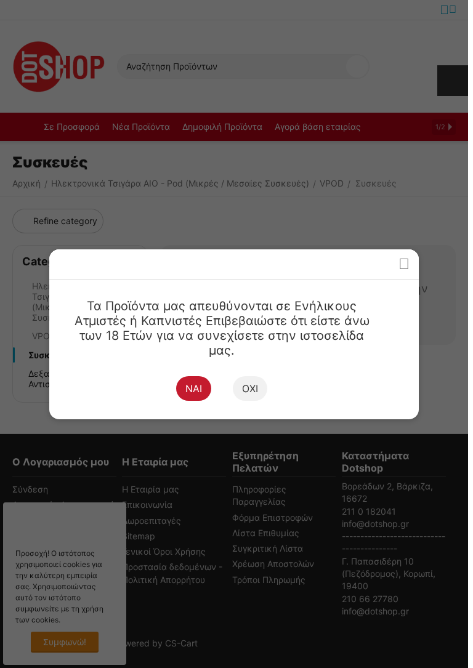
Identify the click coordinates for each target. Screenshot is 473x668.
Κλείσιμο (404, 264)
